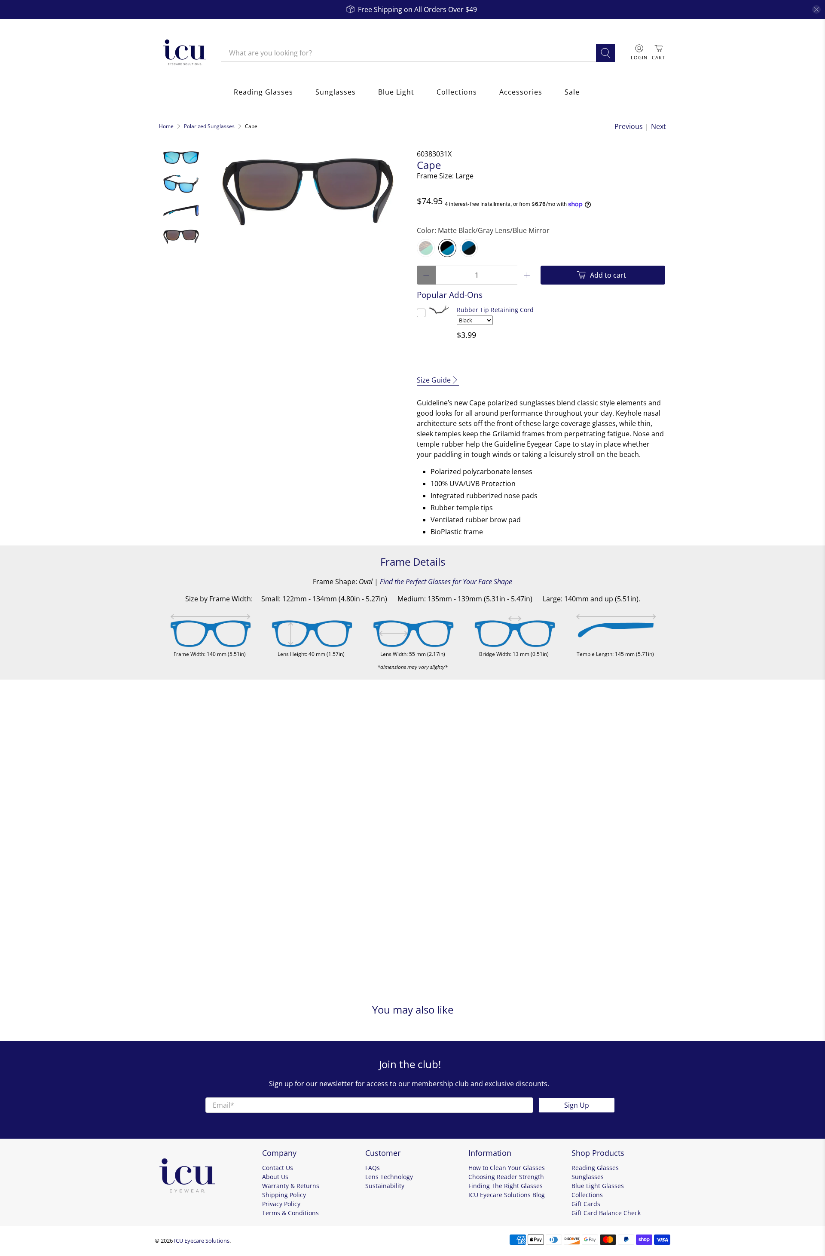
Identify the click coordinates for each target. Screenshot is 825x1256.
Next (658, 126)
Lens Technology (389, 1177)
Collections (457, 92)
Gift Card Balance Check (606, 1213)
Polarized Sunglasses (209, 126)
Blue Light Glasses (597, 1186)
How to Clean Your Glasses (506, 1168)
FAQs (372, 1168)
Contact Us (277, 1168)
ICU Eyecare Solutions (201, 1240)
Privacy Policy (281, 1204)
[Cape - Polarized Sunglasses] (308, 192)
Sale (572, 92)
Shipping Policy (284, 1195)
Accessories (520, 92)
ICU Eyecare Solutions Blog (506, 1195)
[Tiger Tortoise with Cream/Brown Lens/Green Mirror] (426, 248)
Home (166, 126)
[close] (816, 9)
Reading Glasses (263, 92)
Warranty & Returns (290, 1186)
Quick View (439, 314)
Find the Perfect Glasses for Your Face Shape (446, 581)
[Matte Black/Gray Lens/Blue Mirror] (447, 248)
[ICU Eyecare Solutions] (183, 53)
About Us (275, 1177)
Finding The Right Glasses (505, 1186)
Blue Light (396, 92)
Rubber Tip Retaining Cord (495, 310)
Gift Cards (585, 1204)
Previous (628, 126)
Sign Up (576, 1105)
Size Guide (434, 380)
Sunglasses (335, 92)
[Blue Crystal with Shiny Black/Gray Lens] (469, 248)
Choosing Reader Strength (506, 1177)
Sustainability (384, 1186)
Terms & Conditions (290, 1213)
